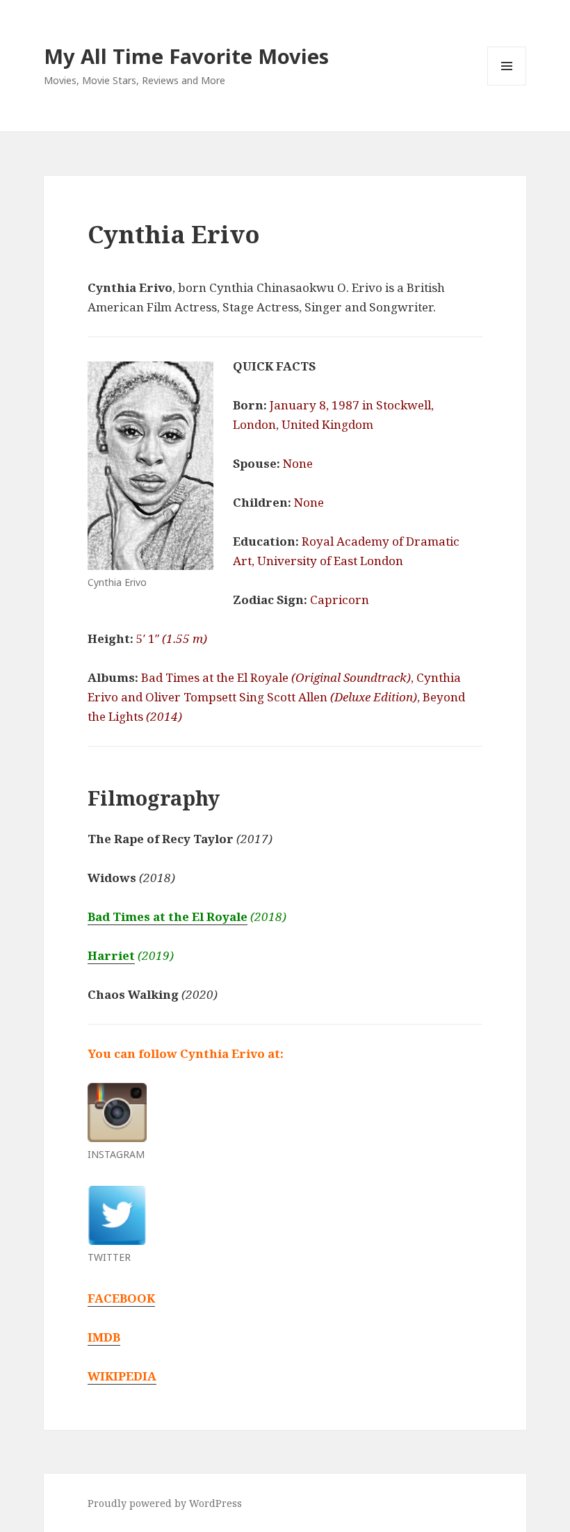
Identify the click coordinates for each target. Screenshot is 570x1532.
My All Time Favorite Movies (186, 56)
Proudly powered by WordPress (165, 1503)
